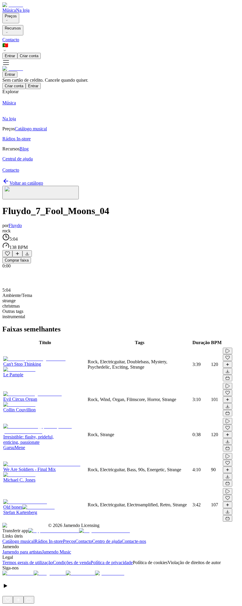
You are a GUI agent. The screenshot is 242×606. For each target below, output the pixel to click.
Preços (11, 16)
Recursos (13, 28)
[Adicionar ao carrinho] (227, 378)
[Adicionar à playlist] (17, 253)
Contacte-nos (134, 541)
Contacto (10, 39)
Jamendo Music (56, 551)
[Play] (40, 192)
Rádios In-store (49, 541)
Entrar (10, 56)
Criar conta (29, 56)
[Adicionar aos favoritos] (7, 253)
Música (9, 10)
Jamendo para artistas (22, 551)
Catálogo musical (18, 541)
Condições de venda (72, 562)
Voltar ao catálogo (26, 182)
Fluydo (15, 225)
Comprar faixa (17, 260)
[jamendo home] (12, 4)
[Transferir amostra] (27, 253)
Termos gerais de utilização (27, 562)
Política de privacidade (112, 562)
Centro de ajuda (107, 541)
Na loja (23, 10)
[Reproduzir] (227, 351)
